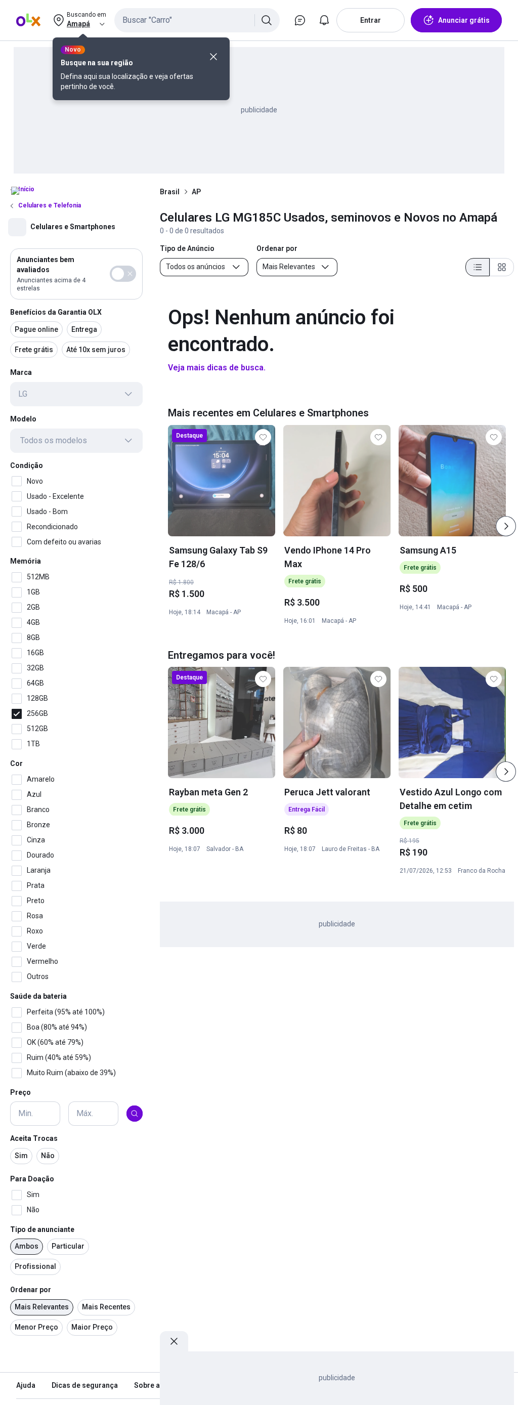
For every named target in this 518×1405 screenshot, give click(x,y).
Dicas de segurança (85, 1385)
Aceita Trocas (34, 1138)
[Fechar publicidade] (174, 1341)
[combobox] (197, 20)
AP (196, 191)
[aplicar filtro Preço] (134, 1113)
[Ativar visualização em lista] (477, 267)
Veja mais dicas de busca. (217, 367)
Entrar (370, 20)
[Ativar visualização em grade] (502, 267)
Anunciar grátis (464, 20)
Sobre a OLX (154, 1385)
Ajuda (25, 1385)
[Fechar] (213, 57)
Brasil (170, 191)
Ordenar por (30, 1290)
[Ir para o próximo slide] (506, 526)
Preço (20, 1092)
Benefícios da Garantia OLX (56, 312)
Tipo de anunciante (42, 1229)
